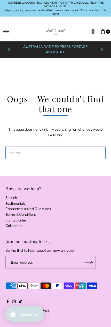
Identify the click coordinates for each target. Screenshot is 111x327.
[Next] (102, 49)
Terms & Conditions (20, 214)
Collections (14, 225)
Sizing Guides (16, 220)
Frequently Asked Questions (28, 208)
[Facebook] (8, 302)
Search (11, 197)
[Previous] (9, 49)
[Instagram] (14, 302)
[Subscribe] (89, 262)
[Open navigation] (6, 31)
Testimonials (15, 203)
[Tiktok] (20, 302)
